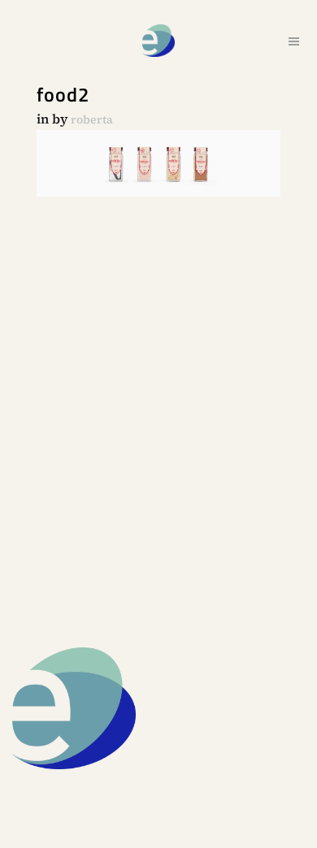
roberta (92, 119)
